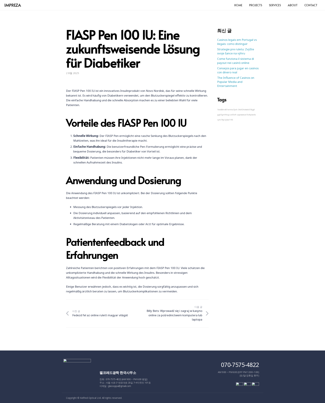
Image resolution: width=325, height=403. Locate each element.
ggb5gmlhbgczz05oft (226, 114)
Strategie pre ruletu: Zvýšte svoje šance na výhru (235, 51)
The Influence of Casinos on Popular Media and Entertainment (235, 82)
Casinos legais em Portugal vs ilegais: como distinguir (237, 42)
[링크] (77, 376)
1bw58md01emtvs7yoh (227, 109)
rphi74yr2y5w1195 (225, 119)
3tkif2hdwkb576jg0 (246, 109)
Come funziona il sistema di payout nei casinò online (235, 61)
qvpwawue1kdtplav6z (246, 114)
